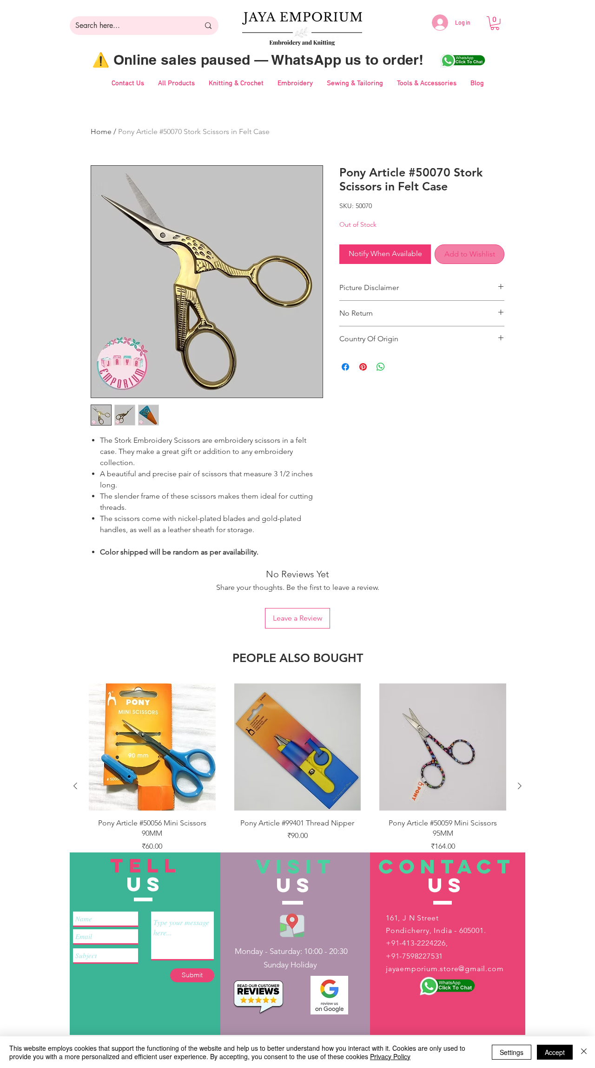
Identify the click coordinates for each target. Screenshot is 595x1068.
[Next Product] (519, 785)
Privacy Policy (390, 1056)
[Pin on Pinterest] (363, 366)
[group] (297, 786)
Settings (511, 1052)
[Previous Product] (75, 785)
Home (101, 131)
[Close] (583, 1052)
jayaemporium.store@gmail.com (444, 968)
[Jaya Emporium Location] (292, 925)
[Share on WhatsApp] (380, 366)
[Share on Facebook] (345, 366)
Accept (555, 1052)
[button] (495, 23)
